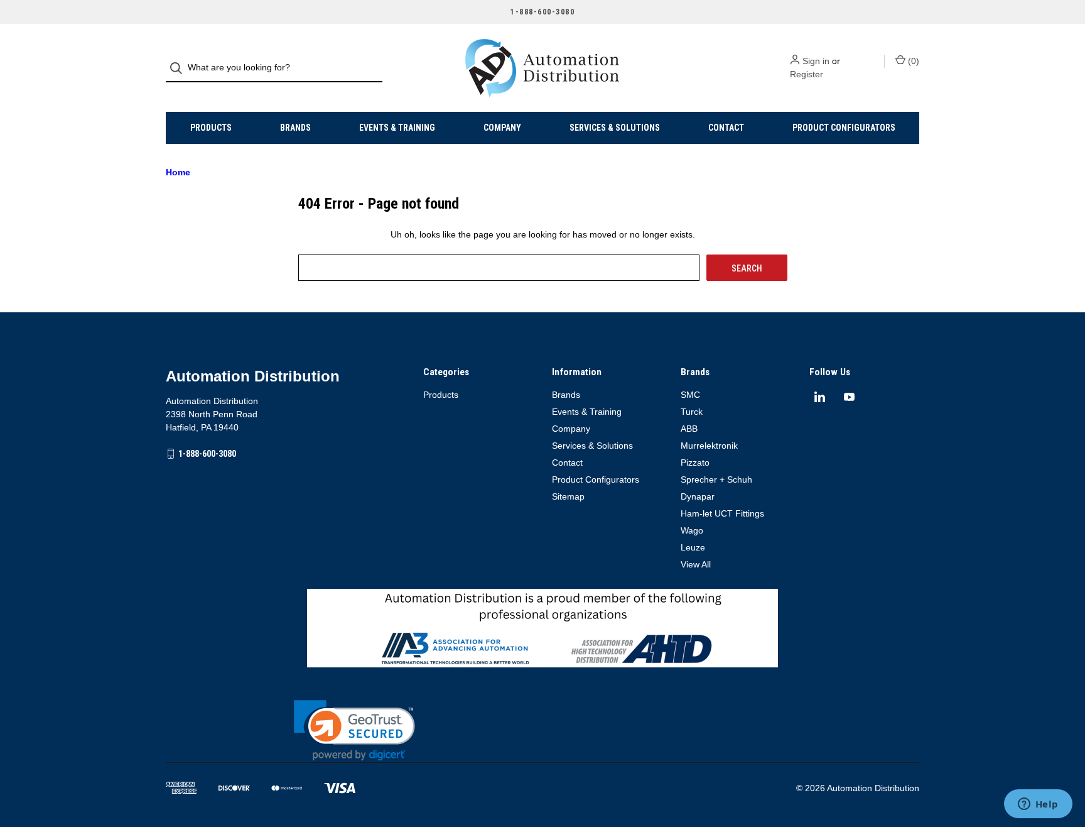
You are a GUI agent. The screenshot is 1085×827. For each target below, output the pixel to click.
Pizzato (695, 462)
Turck (692, 412)
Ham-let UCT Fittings (722, 513)
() (912, 61)
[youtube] (849, 397)
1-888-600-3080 (207, 454)
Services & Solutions (614, 128)
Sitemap (568, 496)
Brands (295, 128)
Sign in (815, 61)
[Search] (180, 68)
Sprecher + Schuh (716, 479)
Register (806, 74)
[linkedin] (819, 397)
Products (211, 128)
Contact (726, 128)
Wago (692, 530)
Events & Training (397, 128)
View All (696, 564)
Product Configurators (843, 128)
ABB (689, 429)
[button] (354, 730)
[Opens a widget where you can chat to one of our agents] (1037, 805)
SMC (690, 395)
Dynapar (698, 496)
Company (502, 128)
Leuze (693, 547)
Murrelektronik (709, 446)
